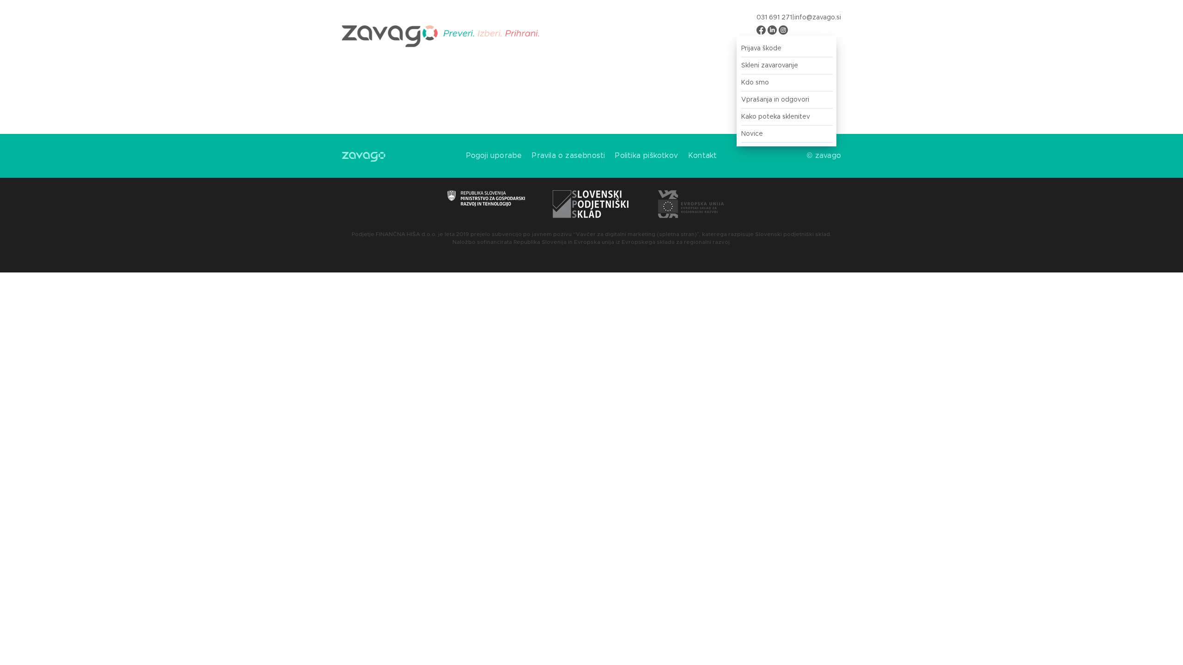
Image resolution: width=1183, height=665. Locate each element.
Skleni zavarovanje (769, 65)
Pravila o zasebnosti (568, 155)
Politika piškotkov (646, 155)
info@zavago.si (817, 17)
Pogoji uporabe (494, 155)
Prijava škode (761, 48)
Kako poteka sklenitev (775, 117)
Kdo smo (755, 82)
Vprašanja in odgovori (775, 100)
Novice (752, 134)
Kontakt (702, 155)
